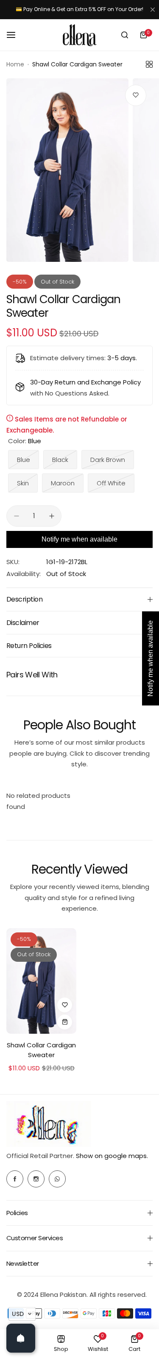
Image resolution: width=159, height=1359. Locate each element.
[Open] (20, 1338)
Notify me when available (79, 539)
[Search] (124, 35)
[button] (22, 1314)
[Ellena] (80, 35)
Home (15, 64)
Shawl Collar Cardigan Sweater (41, 1050)
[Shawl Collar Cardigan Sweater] (41, 981)
